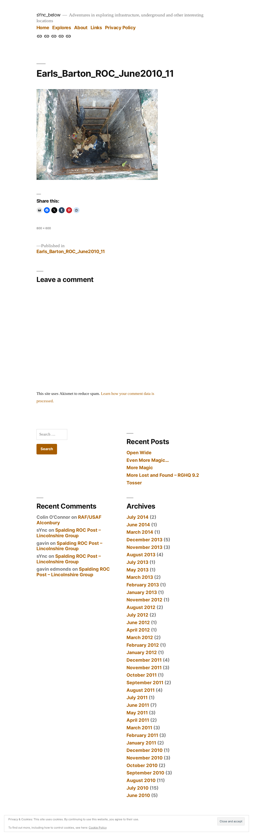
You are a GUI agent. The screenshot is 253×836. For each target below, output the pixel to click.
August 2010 (141, 780)
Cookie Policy (98, 827)
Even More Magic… (147, 460)
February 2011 (142, 735)
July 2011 (137, 697)
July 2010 (137, 788)
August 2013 (140, 554)
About (81, 27)
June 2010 (138, 795)
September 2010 (145, 773)
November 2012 (144, 600)
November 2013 (144, 547)
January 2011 (141, 743)
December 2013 (144, 539)
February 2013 (142, 585)
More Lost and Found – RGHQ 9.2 (162, 475)
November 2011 (144, 667)
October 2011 (141, 675)
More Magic (139, 467)
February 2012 (142, 645)
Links (96, 27)
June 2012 (138, 622)
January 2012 (141, 652)
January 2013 (141, 592)
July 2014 (137, 517)
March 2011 (139, 727)
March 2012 (139, 637)
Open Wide (139, 452)
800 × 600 (43, 228)
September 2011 (144, 682)
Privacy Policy (120, 27)
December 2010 (144, 750)
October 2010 (142, 765)
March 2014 (139, 532)
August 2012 (140, 607)
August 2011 (140, 690)
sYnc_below (48, 15)
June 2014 (138, 524)
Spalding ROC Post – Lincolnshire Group (68, 532)
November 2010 (144, 758)
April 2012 (138, 630)
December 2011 (144, 660)
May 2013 (137, 570)
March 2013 (139, 577)
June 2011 (137, 705)
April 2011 (137, 720)
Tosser (134, 482)
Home (42, 27)
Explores (61, 27)
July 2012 (137, 615)
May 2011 (137, 712)
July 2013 (137, 562)
